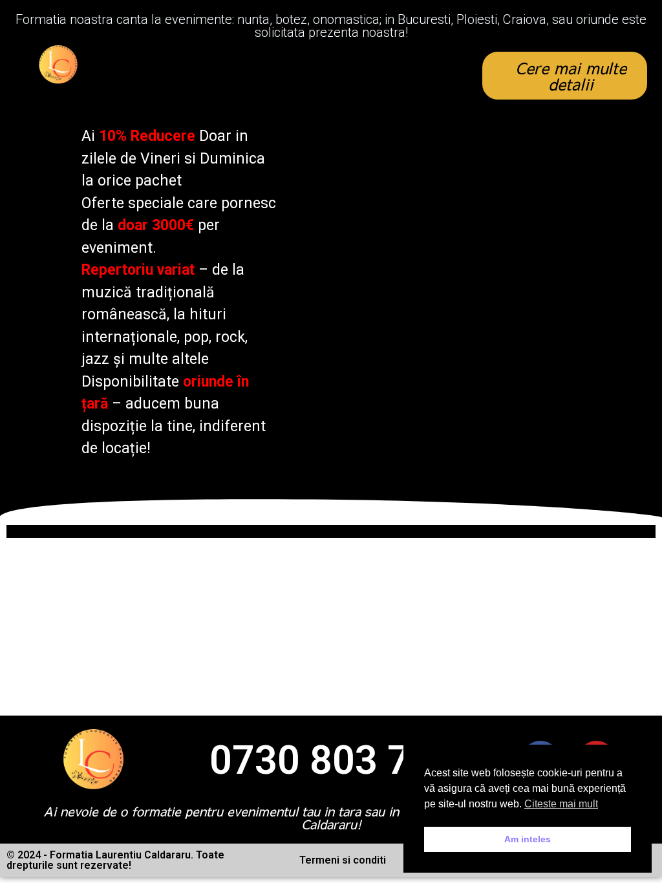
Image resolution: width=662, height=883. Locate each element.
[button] (293, 76)
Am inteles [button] (527, 839)
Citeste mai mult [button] (561, 803)
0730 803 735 (332, 760)
